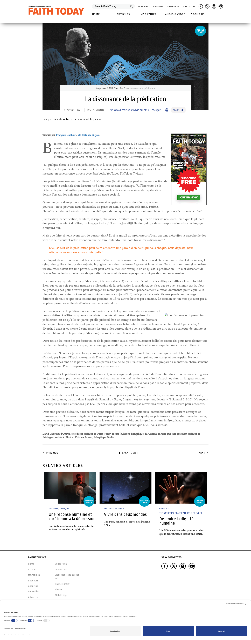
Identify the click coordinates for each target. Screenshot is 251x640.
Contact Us (189, 6)
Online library (62, 584)
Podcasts (33, 580)
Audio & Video (175, 14)
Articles (123, 14)
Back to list (130, 452)
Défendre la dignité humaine (176, 521)
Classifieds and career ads (67, 576)
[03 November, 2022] (180, 488)
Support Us (173, 6)
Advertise (158, 6)
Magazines (149, 14)
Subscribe (143, 6)
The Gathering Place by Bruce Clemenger (180, 513)
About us (33, 586)
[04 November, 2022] (70, 488)
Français (156, 110)
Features (53, 508)
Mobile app (61, 595)
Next (202, 452)
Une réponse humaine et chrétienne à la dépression (72, 516)
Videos (58, 589)
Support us (61, 563)
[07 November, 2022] (125, 488)
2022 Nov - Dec (116, 88)
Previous (52, 452)
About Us (198, 14)
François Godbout (66, 135)
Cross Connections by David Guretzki (130, 110)
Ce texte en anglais (88, 135)
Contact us (61, 569)
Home (96, 14)
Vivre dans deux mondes (125, 514)
